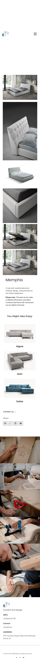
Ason (20, 374)
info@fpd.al (7, 627)
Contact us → (9, 412)
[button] (35, 34)
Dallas (19, 401)
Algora (19, 346)
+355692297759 (9, 619)
